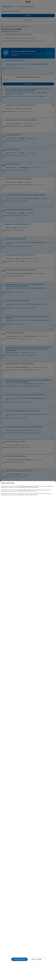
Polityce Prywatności (33, 491)
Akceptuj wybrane (36, 959)
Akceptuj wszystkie (19, 959)
